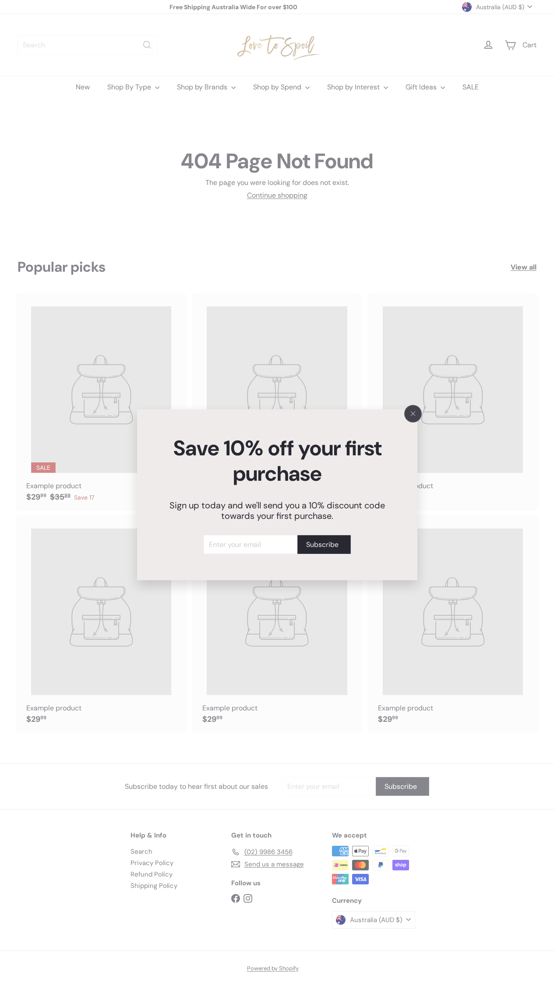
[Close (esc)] (413, 413)
